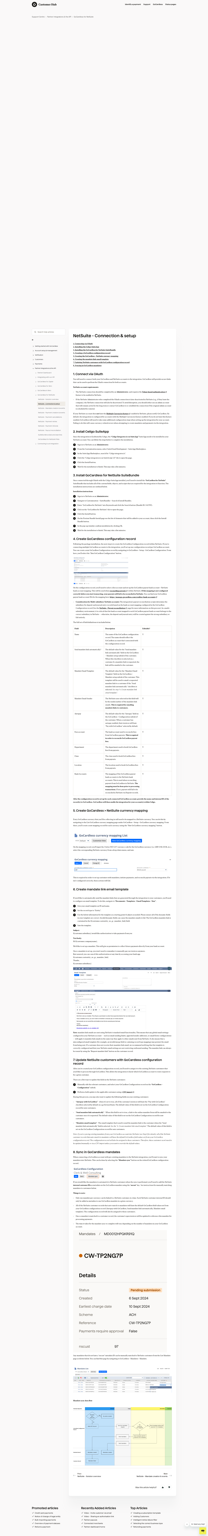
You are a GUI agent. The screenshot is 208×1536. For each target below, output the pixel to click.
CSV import (127, 1092)
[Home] (44, 4)
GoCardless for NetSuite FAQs (48, 439)
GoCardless (158, 4)
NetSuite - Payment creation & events (51, 413)
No (169, 1487)
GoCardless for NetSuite (83, 17)
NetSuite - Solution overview (48, 399)
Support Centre (38, 17)
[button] (48, 339)
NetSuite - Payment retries (47, 421)
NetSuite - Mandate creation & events (51, 408)
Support (146, 4)
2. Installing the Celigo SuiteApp (86, 347)
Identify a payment (133, 4)
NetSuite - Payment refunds (48, 426)
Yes (162, 1487)
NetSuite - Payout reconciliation (49, 430)
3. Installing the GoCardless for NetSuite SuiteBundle (94, 350)
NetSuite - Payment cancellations (50, 417)
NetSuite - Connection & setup (49, 404)
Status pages (170, 4)
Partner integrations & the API (59, 17)
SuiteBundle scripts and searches (50, 435)
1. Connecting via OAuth (83, 344)
